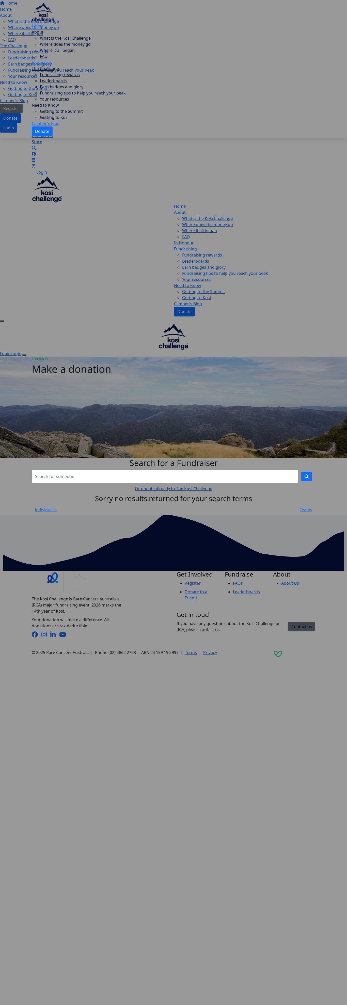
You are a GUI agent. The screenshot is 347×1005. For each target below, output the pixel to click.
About (37, 32)
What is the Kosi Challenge (65, 38)
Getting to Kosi (54, 117)
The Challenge (45, 68)
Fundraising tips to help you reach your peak (83, 93)
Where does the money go (65, 44)
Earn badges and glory (61, 87)
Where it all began (57, 50)
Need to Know (45, 105)
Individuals (45, 510)
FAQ (44, 56)
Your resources (54, 99)
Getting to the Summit (61, 111)
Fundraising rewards (60, 74)
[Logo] (43, 12)
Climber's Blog (46, 123)
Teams (306, 510)
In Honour (42, 62)
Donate (42, 131)
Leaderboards (53, 81)
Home (37, 26)
